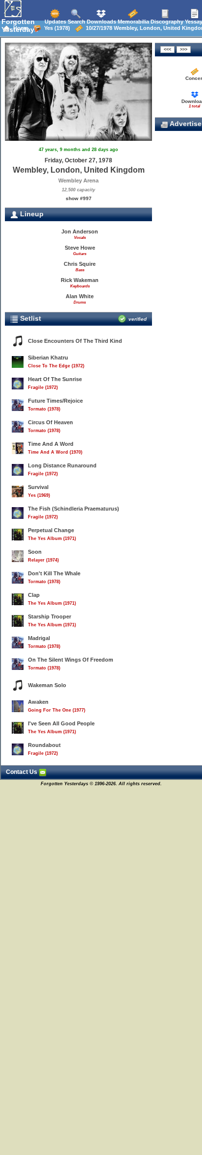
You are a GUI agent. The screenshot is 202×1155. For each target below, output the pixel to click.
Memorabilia (132, 22)
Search (75, 22)
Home (19, 28)
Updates (54, 22)
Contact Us (22, 772)
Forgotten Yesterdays (19, 25)
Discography (166, 22)
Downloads (100, 22)
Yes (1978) (55, 28)
